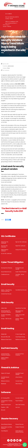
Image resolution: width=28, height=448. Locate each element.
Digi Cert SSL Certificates (21, 241)
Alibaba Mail (3, 334)
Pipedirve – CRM (4, 407)
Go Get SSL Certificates (6, 253)
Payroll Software (19, 400)
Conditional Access (5, 274)
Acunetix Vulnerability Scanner (6, 315)
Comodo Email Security (6, 293)
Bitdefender (3, 383)
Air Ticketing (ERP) (5, 398)
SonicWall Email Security (21, 290)
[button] (24, 444)
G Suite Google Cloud (20, 334)
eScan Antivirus (19, 377)
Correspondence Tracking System (6, 401)
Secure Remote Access (6, 271)
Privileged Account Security (20, 268)
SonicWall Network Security (5, 378)
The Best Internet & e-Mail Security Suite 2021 (14, 210)
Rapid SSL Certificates (20, 245)
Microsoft (3, 410)
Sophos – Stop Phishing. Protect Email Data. (6, 290)
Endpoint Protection (20, 427)
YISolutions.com (16, 443)
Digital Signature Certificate (4, 250)
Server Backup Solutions (6, 424)
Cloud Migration (4, 430)
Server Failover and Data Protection (6, 427)
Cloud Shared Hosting (20, 336)
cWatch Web (4, 308)
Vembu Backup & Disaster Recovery (20, 431)
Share (2, 219)
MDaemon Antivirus (5, 381)
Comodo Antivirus (19, 381)
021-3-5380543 (8, 13)
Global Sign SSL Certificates (4, 242)
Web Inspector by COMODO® (19, 311)
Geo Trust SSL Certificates (4, 246)
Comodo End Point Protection (20, 354)
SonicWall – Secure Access (20, 275)
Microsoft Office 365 (5, 336)
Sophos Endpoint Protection (5, 358)
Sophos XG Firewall (5, 373)
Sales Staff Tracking (20, 404)
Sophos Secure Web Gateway (20, 315)
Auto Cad (18, 407)
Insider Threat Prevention (21, 271)
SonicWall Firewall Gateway (19, 374)
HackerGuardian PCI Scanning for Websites (6, 311)
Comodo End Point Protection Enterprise (5, 354)
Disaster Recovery (20, 424)
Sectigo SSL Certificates (21, 249)
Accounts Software (20, 398)
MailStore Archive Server (21, 339)
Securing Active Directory (6, 267)
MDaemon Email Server (6, 339)
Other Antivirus (19, 383)
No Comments (6, 70)
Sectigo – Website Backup (19, 319)
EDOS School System (6, 404)
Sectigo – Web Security (6, 318)
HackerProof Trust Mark (21, 308)
